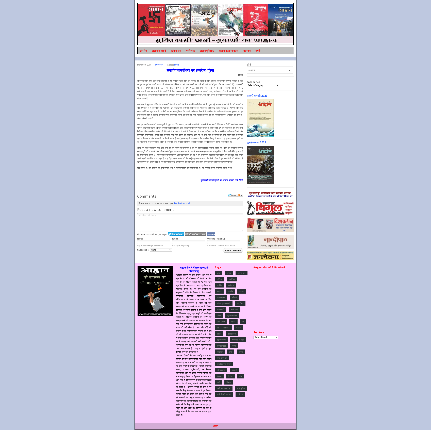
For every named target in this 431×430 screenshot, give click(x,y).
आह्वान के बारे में (159, 51)
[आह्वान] (216, 23)
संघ (240, 376)
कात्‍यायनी (220, 309)
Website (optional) (216, 238)
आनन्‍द (219, 291)
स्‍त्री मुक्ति (241, 388)
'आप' (218, 273)
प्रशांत (238, 327)
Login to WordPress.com (195, 234)
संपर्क (258, 51)
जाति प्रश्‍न (221, 321)
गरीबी (219, 315)
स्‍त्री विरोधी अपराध (224, 394)
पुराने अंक (190, 51)
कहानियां (240, 303)
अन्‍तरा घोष (241, 273)
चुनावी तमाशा (232, 315)
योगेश (234, 345)
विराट (241, 351)
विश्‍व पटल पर (222, 357)
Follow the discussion (240, 195)
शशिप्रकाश (221, 370)
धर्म (243, 321)
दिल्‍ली (233, 321)
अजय (229, 273)
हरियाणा (240, 394)
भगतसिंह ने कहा (238, 339)
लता (230, 351)
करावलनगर (221, 297)
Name (140, 238)
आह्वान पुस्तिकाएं (207, 51)
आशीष (230, 291)
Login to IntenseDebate (176, 234)
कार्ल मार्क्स (234, 309)
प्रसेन (219, 333)
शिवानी (176, 64)
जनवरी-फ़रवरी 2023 (257, 96)
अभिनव (219, 279)
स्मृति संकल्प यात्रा (223, 388)
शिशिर (230, 376)
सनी (218, 382)
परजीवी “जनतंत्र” (223, 327)
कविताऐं (234, 297)
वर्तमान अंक (176, 51)
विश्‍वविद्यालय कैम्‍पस (224, 363)
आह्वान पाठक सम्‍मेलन (228, 51)
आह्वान (215, 426)
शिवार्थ (219, 376)
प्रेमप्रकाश (232, 333)
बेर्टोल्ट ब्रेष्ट (221, 339)
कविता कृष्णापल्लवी (223, 303)
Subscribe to (143, 249)
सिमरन (228, 382)
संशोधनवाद (159, 64)
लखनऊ (220, 351)
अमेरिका (232, 279)
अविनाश (231, 285)
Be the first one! (182, 203)
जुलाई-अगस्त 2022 (256, 142)
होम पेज (143, 51)
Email (175, 238)
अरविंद (219, 285)
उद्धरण (241, 291)
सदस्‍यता (247, 51)
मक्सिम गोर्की (221, 345)
